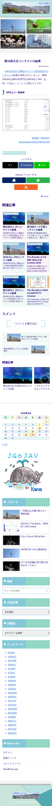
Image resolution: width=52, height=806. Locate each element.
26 (26, 435)
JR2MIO (12, 717)
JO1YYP (12, 701)
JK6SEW (12, 693)
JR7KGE (12, 729)
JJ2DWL (12, 689)
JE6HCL (12, 665)
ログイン (7, 752)
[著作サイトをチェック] (14, 180)
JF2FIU (11, 673)
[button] (44, 379)
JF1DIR (11, 669)
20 (33, 431)
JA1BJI (11, 653)
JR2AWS (12, 713)
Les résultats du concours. (15, 153)
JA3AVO (12, 657)
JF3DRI (11, 677)
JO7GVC (12, 705)
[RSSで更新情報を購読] (26, 187)
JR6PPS (12, 725)
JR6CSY (12, 721)
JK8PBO (12, 697)
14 (39, 428)
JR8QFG (12, 733)
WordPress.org (10, 769)
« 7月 (4, 444)
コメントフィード (12, 763)
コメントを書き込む (26, 323)
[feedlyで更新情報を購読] (38, 180)
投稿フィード (10, 758)
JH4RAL (12, 681)
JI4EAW (12, 685)
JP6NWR (12, 709)
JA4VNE (12, 660)
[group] (17, 380)
